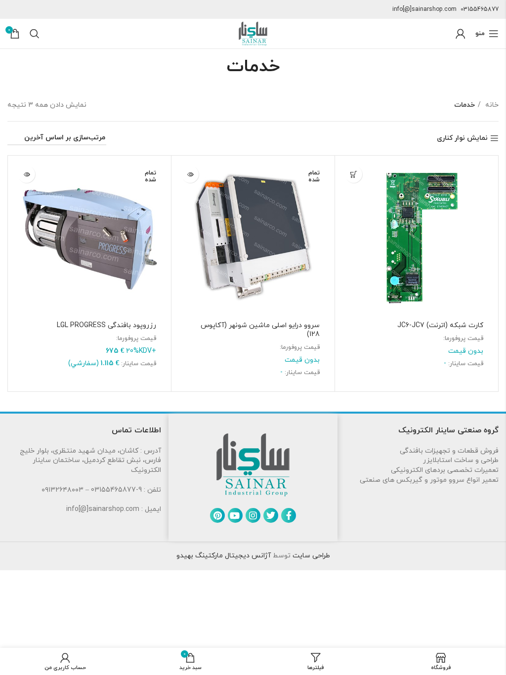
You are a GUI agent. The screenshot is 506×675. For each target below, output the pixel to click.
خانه (491, 105)
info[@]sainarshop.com (424, 9)
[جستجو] (34, 33)
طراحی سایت (310, 555)
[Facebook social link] (288, 515)
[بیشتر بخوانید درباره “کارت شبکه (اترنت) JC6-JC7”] (353, 174)
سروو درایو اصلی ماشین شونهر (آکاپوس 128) (260, 330)
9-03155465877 (116, 490)
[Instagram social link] (253, 515)
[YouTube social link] (235, 515)
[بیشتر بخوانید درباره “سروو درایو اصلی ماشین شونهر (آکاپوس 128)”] (190, 174)
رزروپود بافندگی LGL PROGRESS (106, 325)
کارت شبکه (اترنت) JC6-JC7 (440, 325)
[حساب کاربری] (460, 33)
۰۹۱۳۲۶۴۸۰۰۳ (63, 490)
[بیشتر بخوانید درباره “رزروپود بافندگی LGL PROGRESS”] (26, 174)
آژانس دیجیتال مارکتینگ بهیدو (223, 555)
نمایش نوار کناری (462, 138)
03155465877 (480, 9)
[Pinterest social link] (217, 515)
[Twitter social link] (270, 515)
